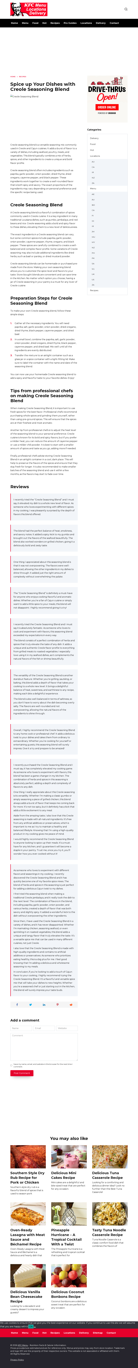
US (93, 279)
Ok (31, 1326)
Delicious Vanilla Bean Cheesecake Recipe (26, 1296)
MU (93, 237)
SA (93, 263)
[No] (35, 1327)
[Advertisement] (69, 53)
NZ (93, 178)
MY (93, 242)
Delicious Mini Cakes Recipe (63, 1175)
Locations (86, 23)
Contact (114, 23)
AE (93, 194)
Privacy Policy (17, 1360)
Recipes (55, 23)
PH (93, 253)
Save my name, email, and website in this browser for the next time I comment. (43, 1065)
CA (93, 167)
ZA (93, 183)
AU (93, 162)
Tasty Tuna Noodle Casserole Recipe (109, 1232)
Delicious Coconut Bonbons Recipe (67, 1294)
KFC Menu (23, 1345)
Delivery (101, 23)
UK (93, 274)
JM (93, 232)
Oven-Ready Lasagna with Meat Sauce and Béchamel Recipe (27, 1237)
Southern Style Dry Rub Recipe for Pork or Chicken (27, 1177)
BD (93, 205)
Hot (44, 23)
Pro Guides (70, 23)
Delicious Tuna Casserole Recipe (107, 1175)
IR (93, 172)
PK (93, 258)
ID (93, 221)
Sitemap (98, 1333)
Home (14, 23)
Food (35, 23)
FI (93, 216)
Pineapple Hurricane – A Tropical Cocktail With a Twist (66, 1237)
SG (93, 269)
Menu (25, 23)
